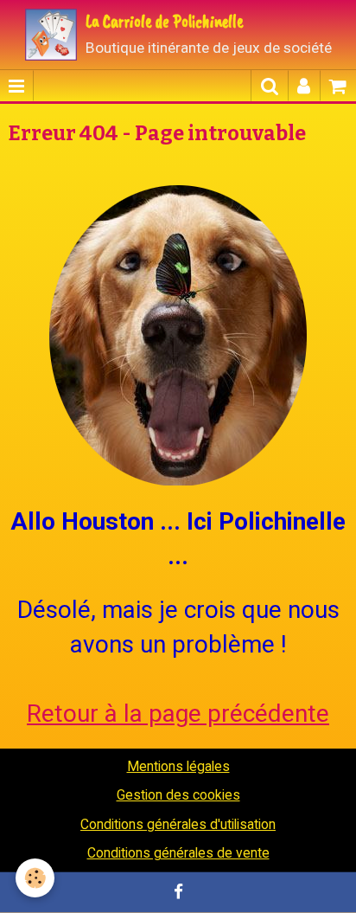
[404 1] (178, 332)
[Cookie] (35, 877)
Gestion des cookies (178, 795)
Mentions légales (178, 766)
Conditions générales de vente (178, 853)
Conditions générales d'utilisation (178, 824)
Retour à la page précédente (178, 713)
